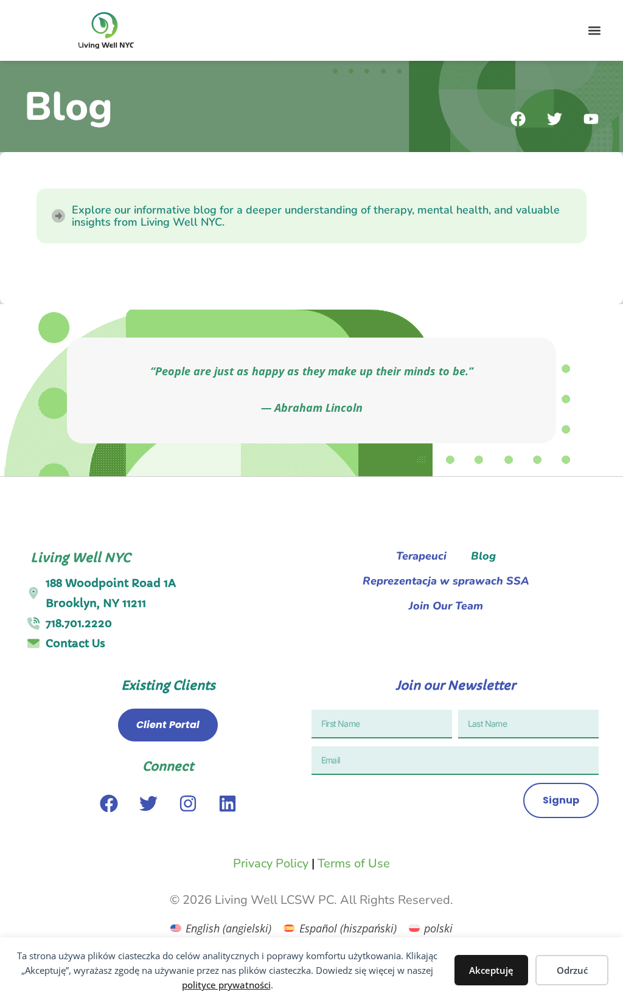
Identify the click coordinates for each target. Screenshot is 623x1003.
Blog (483, 556)
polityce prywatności (226, 985)
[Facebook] (109, 803)
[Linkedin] (227, 803)
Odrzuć (572, 970)
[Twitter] (148, 803)
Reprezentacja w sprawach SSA (446, 581)
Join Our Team (446, 606)
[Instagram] (188, 803)
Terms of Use (354, 863)
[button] (595, 31)
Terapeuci (421, 556)
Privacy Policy (270, 863)
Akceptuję (491, 970)
